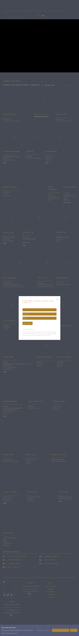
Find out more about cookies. (10, 633)
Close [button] (57, 299)
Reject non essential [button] (60, 630)
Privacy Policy (38, 333)
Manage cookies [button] (44, 630)
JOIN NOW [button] (27, 323)
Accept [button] (73, 630)
